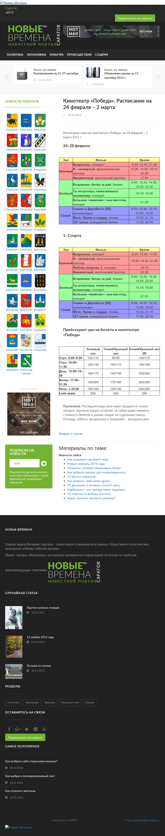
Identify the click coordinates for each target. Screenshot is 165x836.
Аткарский (40, 349)
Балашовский (40, 329)
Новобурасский (40, 229)
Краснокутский (12, 269)
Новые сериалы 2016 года (86, 463)
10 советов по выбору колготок (89, 493)
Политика (15, 55)
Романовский (12, 189)
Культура (57, 55)
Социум (101, 55)
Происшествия (79, 55)
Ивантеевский (12, 289)
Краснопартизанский (40, 249)
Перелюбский (40, 209)
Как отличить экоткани (20, 791)
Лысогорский (26, 249)
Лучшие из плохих (39, 666)
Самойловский (26, 169)
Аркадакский (12, 369)
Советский (40, 149)
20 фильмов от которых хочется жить (93, 485)
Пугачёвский (40, 189)
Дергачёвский (26, 309)
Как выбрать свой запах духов (88, 481)
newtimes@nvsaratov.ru (146, 820)
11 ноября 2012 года (40, 637)
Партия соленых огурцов (43, 608)
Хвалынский (26, 129)
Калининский (40, 269)
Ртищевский (40, 169)
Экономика (36, 55)
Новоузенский (26, 229)
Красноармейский (26, 269)
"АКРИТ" (73, 820)
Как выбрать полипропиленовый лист (30, 776)
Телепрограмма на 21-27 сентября (55, 73)
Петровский (26, 209)
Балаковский (12, 349)
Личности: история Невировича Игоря (94, 468)
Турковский (12, 149)
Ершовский (26, 289)
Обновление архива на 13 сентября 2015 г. (121, 75)
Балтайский (26, 329)
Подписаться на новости (135, 18)
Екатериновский (40, 289)
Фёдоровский (40, 129)
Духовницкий (12, 309)
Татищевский (26, 149)
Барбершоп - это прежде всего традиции (96, 489)
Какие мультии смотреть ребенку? (91, 498)
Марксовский (12, 249)
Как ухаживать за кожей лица (87, 459)
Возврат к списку (71, 434)
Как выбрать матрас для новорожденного (96, 472)
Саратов (11, 8)
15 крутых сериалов (81, 476)
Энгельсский (12, 129)
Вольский (12, 329)
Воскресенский (40, 309)
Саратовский (12, 169)
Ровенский (26, 189)
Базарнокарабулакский (26, 349)
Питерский (12, 209)
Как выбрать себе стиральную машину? (31, 761)
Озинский (12, 229)
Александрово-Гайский (26, 371)
